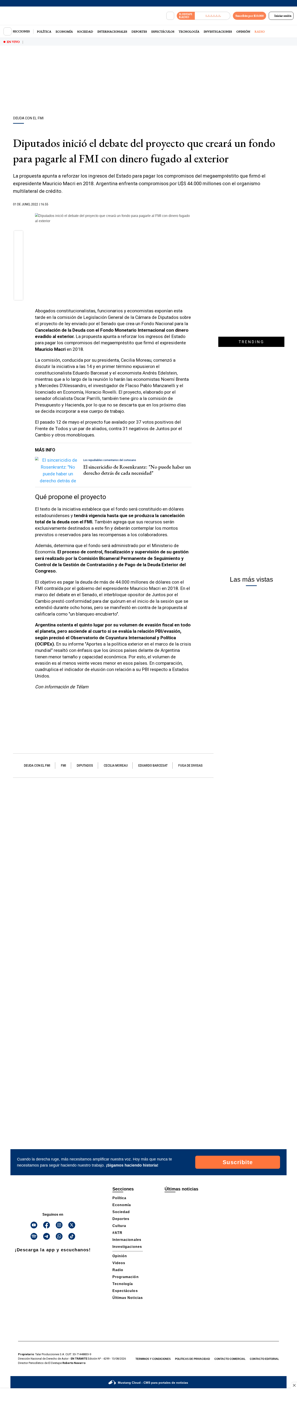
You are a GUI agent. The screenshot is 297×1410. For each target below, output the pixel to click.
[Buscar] (170, 16)
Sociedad (85, 31)
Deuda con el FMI (37, 765)
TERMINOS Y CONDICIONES (153, 1358)
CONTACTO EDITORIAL (264, 1358)
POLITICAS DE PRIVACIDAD (192, 1358)
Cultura (119, 1226)
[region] (148, 81)
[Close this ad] (294, 1385)
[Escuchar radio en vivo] (212, 16)
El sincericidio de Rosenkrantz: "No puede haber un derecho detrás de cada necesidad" (137, 469)
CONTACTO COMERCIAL (229, 1358)
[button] (18, 236)
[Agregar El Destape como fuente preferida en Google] (190, 204)
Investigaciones (218, 31)
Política (44, 31)
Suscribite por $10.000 (249, 16)
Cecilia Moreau (116, 765)
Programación (125, 1277)
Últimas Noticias (127, 1298)
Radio (260, 31)
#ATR (117, 1233)
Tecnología (189, 31)
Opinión (243, 31)
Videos (118, 1263)
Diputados (85, 765)
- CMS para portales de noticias (153, 1382)
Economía (64, 31)
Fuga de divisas (190, 765)
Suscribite (238, 1162)
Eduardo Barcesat (153, 765)
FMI (63, 765)
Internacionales (112, 31)
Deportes (139, 31)
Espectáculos (162, 31)
